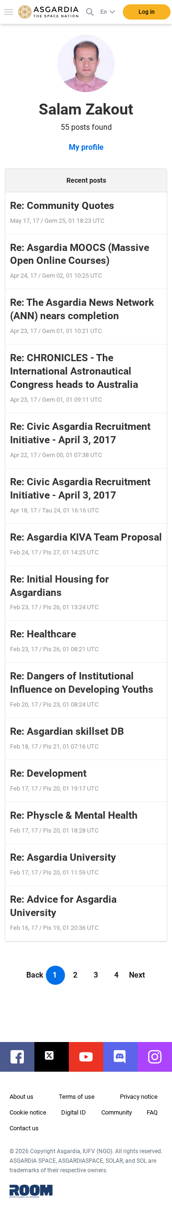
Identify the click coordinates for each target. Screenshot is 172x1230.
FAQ (152, 1112)
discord (125, 1057)
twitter (56, 1057)
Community (116, 1112)
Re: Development (48, 773)
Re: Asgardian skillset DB (67, 731)
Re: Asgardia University (63, 857)
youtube (90, 1057)
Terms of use (77, 1096)
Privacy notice (139, 1096)
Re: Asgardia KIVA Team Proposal (86, 537)
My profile (86, 147)
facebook (22, 1057)
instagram (159, 1057)
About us (21, 1096)
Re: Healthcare (43, 634)
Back (34, 975)
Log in (147, 12)
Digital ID (73, 1112)
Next (137, 975)
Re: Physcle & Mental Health (74, 815)
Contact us (24, 1128)
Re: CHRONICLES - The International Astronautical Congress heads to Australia (74, 371)
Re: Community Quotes (62, 205)
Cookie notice (28, 1112)
